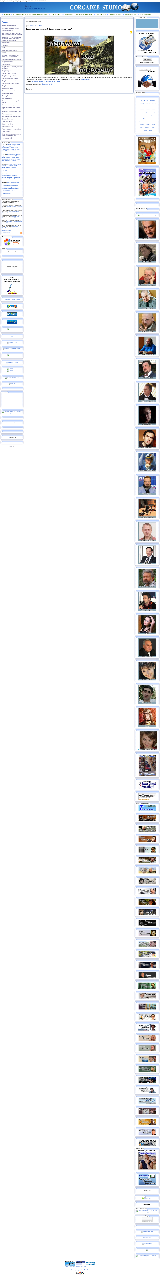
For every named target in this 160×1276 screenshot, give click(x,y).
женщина (147, 121)
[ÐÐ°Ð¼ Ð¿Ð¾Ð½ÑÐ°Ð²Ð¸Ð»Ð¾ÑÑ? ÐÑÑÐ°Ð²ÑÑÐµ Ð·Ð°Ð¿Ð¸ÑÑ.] (12, 293)
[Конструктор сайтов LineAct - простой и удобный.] (12, 245)
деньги (145, 130)
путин (141, 112)
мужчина (141, 121)
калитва (146, 106)
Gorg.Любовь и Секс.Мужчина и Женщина (78, 14)
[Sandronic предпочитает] (147, 810)
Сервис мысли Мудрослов (14, 251)
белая (140, 106)
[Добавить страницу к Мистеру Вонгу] (147, 1257)
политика (144, 100)
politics (154, 103)
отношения (154, 121)
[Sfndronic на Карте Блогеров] (147, 1243)
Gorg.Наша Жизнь (130, 14)
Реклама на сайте (115, 14)
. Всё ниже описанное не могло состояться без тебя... (11, 167)
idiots (141, 127)
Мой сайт (12, 446)
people (153, 115)
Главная (7, 14)
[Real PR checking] (12, 307)
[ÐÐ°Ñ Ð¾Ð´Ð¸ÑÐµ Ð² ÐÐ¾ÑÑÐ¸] (147, 1169)
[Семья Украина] (10, 368)
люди (53, 81)
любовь (142, 124)
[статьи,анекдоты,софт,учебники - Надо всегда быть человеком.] (70, 1265)
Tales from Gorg (101, 14)
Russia (148, 109)
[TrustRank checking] (12, 323)
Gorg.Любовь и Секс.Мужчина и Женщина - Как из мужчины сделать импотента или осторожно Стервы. (10, 228)
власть (148, 103)
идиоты (142, 109)
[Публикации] (147, 788)
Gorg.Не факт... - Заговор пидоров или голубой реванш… (11, 217)
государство (144, 118)
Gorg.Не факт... (56, 14)
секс (142, 115)
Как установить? (70, 1266)
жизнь (41, 81)
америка (147, 115)
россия (152, 100)
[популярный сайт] (147, 1250)
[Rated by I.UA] (12, 357)
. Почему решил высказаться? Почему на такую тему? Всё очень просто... (11, 157)
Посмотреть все (6, 193)
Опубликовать (147, 1237)
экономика (47, 81)
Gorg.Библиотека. (146, 14)
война (153, 109)
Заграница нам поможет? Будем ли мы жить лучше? (49, 29)
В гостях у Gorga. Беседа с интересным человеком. (30, 14)
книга (150, 130)
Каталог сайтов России (12, 423)
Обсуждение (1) (47, 84)
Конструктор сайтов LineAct (80, 1270)
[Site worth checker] (12, 315)
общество (151, 118)
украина (153, 127)
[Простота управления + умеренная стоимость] (80, 1274)
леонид (147, 124)
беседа (153, 124)
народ (142, 103)
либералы (147, 127)
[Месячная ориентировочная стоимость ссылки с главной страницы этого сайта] (12, 337)
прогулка (148, 112)
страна (58, 81)
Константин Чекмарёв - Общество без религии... (10, 212)
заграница (35, 81)
